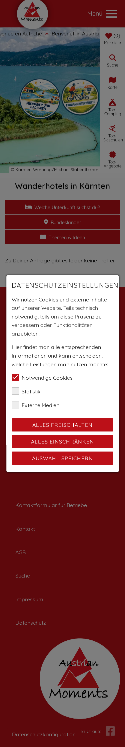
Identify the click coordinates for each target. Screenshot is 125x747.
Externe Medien (40, 405)
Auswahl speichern (62, 458)
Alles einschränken (62, 441)
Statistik (31, 391)
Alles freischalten (62, 424)
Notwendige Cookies (47, 377)
